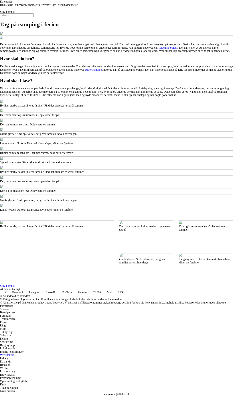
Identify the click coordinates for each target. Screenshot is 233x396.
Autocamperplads (167, 47)
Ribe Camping (93, 69)
